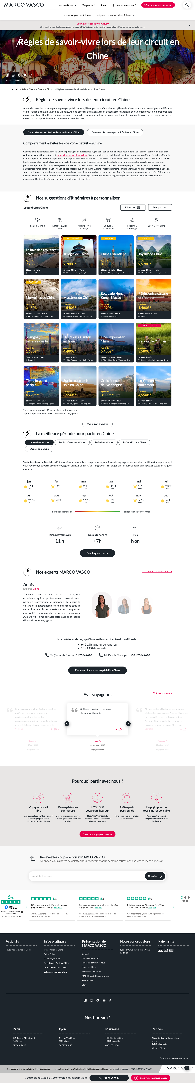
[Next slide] (128, 723)
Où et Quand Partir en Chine (56, 963)
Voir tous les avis (162, 693)
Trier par (157, 207)
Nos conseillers (89, 967)
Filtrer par (130, 207)
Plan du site (107, 1069)
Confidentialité (83, 1069)
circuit (50, 89)
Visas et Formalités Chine (55, 967)
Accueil (15, 89)
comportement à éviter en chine (72, 155)
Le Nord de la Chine (39, 442)
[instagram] (13, 75)
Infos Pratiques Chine (53, 949)
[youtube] (25, 75)
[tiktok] (31, 75)
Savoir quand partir (97, 553)
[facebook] (19, 75)
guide (41, 89)
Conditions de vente (22, 1069)
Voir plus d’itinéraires (97, 423)
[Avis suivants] (173, 907)
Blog (84, 985)
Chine (32, 89)
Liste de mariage (37, 1069)
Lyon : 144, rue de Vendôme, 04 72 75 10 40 (135, 951)
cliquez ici (140, 27)
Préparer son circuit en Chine (113, 15)
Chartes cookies (95, 1069)
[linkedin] (7, 75)
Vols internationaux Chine (55, 972)
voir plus (58, 907)
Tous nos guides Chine (76, 15)
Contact (85, 954)
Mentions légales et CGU (67, 1069)
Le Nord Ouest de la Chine (72, 442)
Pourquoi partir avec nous (93, 962)
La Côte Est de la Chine (134, 442)
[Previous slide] (67, 723)
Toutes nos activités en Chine (18, 949)
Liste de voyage (50, 1069)
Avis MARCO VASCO (91, 971)
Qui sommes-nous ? (90, 958)
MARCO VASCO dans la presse (95, 976)
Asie (24, 89)
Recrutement (88, 980)
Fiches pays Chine (52, 958)
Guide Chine (49, 954)
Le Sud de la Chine (104, 442)
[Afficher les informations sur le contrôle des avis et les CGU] (22, 912)
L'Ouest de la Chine (39, 448)
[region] (129, 605)
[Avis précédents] (27, 907)
